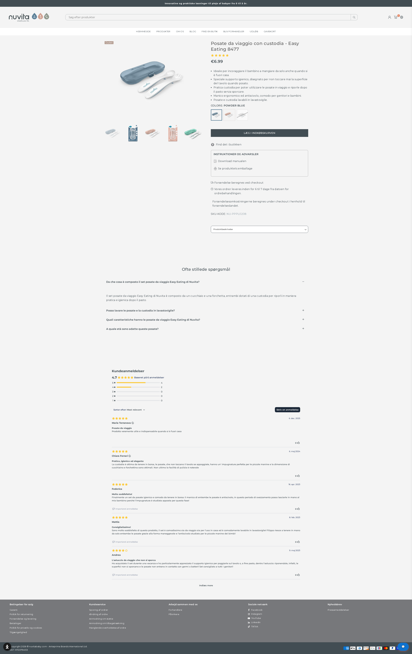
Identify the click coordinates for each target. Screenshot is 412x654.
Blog (193, 31)
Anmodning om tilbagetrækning (106, 623)
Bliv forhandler (233, 31)
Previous (106, 80)
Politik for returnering (21, 614)
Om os (180, 31)
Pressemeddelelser (338, 610)
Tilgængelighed (18, 632)
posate (269, 87)
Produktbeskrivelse (223, 229)
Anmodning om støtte (101, 618)
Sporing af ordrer (98, 610)
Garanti (13, 610)
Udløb (254, 31)
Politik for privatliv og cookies (26, 627)
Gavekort (270, 31)
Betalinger (15, 623)
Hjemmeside (143, 31)
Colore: (228, 105)
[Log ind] (390, 17)
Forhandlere (175, 610)
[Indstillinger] (401, 17)
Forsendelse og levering (23, 618)
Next (201, 80)
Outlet (109, 42)
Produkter (163, 31)
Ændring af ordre (98, 614)
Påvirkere (174, 614)
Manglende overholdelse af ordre (107, 627)
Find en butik (210, 31)
